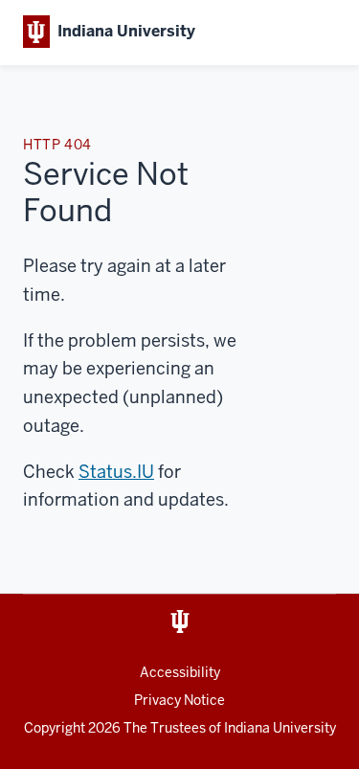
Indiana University (280, 727)
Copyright (72, 727)
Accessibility (180, 672)
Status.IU (116, 472)
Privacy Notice (179, 700)
